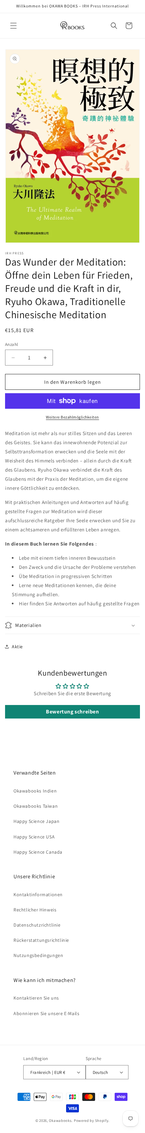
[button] (13, 25)
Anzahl (11, 344)
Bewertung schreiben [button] (72, 711)
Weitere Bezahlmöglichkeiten (72, 417)
